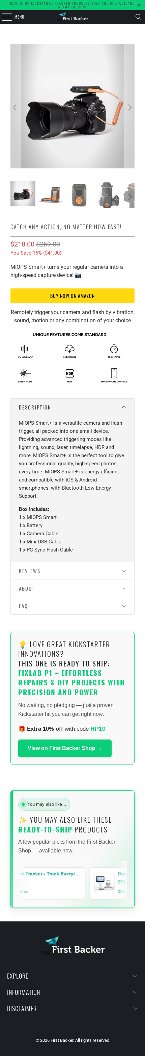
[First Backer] (72, 17)
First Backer (62, 1040)
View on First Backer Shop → (65, 748)
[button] (72, 407)
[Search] (138, 17)
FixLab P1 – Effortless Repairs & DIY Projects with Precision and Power (71, 682)
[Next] (129, 107)
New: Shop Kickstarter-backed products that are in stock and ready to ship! (72, 5)
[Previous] (15, 107)
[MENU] (3, 17)
